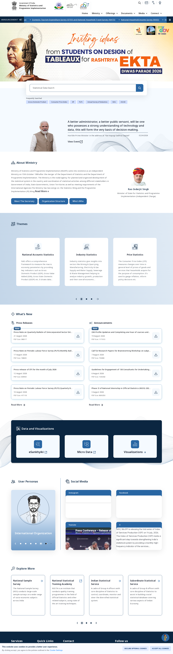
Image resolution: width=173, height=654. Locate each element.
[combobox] (83, 90)
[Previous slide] (76, 301)
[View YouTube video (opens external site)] (89, 542)
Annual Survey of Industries (97, 104)
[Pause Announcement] (170, 19)
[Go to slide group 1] (81, 301)
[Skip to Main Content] (146, 3)
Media (142, 13)
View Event (74, 143)
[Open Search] (139, 2)
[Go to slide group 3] (91, 301)
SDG (114, 104)
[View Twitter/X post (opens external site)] (140, 542)
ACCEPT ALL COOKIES (160, 648)
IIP (73, 104)
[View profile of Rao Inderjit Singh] (138, 178)
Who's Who (78, 203)
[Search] (139, 90)
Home (85, 13)
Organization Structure (53, 203)
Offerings (110, 13)
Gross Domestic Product (37, 104)
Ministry (96, 13)
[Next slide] (98, 301)
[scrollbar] (110, 504)
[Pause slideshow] (52, 546)
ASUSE (123, 104)
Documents (126, 13)
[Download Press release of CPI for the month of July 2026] (78, 376)
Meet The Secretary (24, 203)
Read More (41, 193)
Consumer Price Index (59, 104)
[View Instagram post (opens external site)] (89, 510)
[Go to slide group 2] (86, 301)
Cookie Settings (56, 650)
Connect (155, 13)
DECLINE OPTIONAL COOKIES (135, 648)
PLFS (80, 104)
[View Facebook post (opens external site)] (140, 510)
